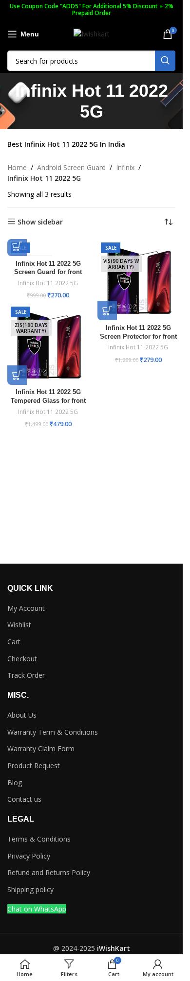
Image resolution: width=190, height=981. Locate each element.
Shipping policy (30, 889)
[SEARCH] (165, 61)
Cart (13, 641)
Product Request (33, 765)
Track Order (26, 675)
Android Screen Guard (71, 167)
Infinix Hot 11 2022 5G (48, 283)
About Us (22, 715)
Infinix (125, 167)
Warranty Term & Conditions (52, 732)
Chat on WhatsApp (36, 908)
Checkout (22, 658)
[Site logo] (92, 33)
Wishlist (19, 624)
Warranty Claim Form (41, 748)
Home (17, 167)
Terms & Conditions (39, 838)
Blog (14, 782)
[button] (17, 246)
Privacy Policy (28, 856)
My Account (26, 608)
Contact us (24, 799)
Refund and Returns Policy (48, 872)
